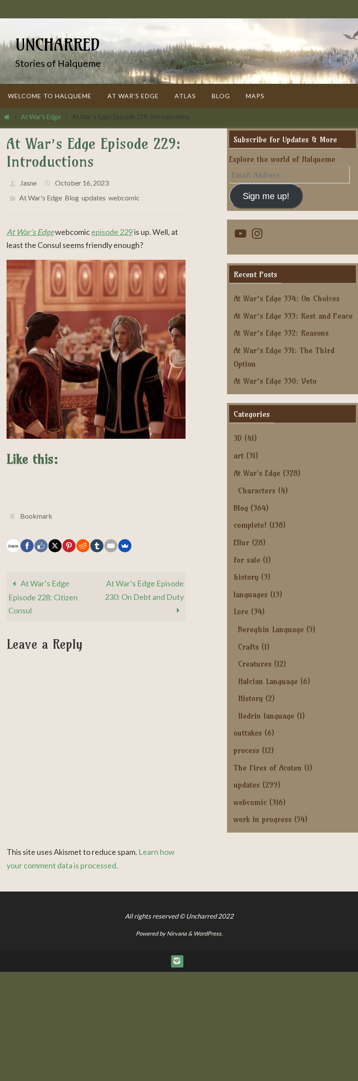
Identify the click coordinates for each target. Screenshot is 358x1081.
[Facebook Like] (41, 538)
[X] (55, 538)
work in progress (263, 819)
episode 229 (112, 226)
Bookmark (36, 509)
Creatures (255, 664)
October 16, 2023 (82, 181)
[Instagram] (176, 953)
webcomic (124, 193)
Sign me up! (266, 196)
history (246, 577)
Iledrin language (266, 716)
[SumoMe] (124, 538)
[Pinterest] (69, 538)
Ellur (241, 542)
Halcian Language (268, 681)
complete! (250, 525)
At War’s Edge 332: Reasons (281, 333)
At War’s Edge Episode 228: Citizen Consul (43, 589)
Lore (241, 611)
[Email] (110, 538)
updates (94, 193)
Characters (256, 490)
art (239, 456)
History (250, 698)
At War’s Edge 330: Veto (275, 381)
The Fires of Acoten (268, 768)
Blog (72, 193)
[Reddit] (83, 538)
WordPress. (208, 926)
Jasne (28, 181)
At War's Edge (41, 116)
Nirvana (177, 926)
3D (238, 438)
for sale (247, 560)
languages (251, 594)
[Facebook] (27, 538)
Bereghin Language (271, 629)
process (246, 750)
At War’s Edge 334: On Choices (287, 298)
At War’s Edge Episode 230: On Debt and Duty (144, 582)
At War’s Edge (30, 226)
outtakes (248, 733)
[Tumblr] (96, 538)
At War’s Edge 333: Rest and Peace (293, 316)
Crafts (248, 647)
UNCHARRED (57, 44)
